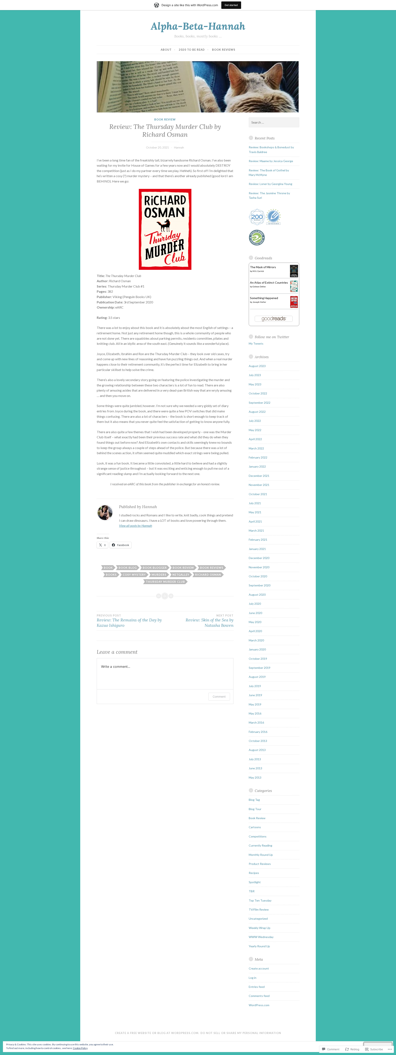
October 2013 (258, 741)
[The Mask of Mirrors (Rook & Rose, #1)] (294, 276)
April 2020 (255, 631)
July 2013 (255, 759)
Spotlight (255, 882)
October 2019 (258, 658)
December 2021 (259, 475)
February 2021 (258, 539)
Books (111, 574)
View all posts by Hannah (135, 526)
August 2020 (257, 594)
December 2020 (259, 558)
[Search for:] (274, 122)
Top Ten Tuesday (260, 900)
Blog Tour (255, 809)
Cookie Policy (80, 1048)
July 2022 (255, 420)
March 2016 (256, 722)
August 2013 (257, 750)
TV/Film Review (259, 909)
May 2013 (255, 777)
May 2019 (255, 704)
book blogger (155, 567)
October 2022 (258, 393)
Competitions (257, 836)
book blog (128, 567)
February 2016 (258, 731)
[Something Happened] (294, 307)
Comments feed (259, 996)
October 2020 (258, 576)
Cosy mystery (134, 574)
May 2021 (255, 512)
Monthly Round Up (261, 854)
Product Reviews (260, 864)
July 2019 (255, 686)
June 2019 (255, 695)
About (166, 49)
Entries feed (257, 986)
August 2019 (257, 676)
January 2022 (257, 466)
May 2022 (255, 430)
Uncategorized (258, 918)
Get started (231, 5)
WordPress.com (259, 1005)
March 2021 (256, 530)
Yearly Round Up (259, 946)
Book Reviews (223, 49)
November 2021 (259, 485)
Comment (219, 696)
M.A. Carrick (258, 271)
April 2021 (255, 521)
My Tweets (256, 343)
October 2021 (258, 494)
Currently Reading (260, 845)
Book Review (165, 119)
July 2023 (255, 375)
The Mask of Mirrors (263, 267)
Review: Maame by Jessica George (271, 161)
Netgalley (180, 574)
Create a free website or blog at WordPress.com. (157, 1033)
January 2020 (257, 649)
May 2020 (255, 622)
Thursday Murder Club (165, 581)
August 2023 (257, 366)
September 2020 (259, 585)
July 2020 (255, 603)
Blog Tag (254, 799)
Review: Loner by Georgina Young (270, 184)
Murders (159, 574)
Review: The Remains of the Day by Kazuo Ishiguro (129, 621)
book (108, 567)
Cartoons (255, 827)
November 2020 (259, 567)
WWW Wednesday (261, 937)
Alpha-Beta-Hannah (198, 26)
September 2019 (259, 667)
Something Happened (264, 298)
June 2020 (255, 613)
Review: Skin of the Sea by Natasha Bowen (209, 621)
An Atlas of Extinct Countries (269, 282)
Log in (252, 977)
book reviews (211, 567)
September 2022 (259, 402)
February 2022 (258, 457)
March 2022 (256, 448)
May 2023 (255, 384)
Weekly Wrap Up (259, 928)
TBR (252, 891)
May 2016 (255, 713)
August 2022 (257, 411)
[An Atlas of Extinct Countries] (294, 291)
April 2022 (255, 439)
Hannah (179, 147)
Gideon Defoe (259, 286)
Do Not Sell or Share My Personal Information (240, 1033)
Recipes (254, 873)
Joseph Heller (259, 302)
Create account (259, 968)
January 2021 (257, 549)
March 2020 (256, 640)
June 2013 (255, 768)
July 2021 (255, 503)
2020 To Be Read (192, 49)
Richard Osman (208, 574)
